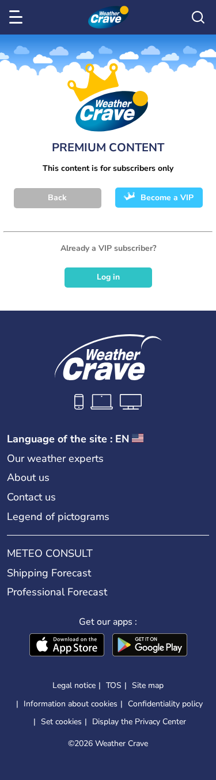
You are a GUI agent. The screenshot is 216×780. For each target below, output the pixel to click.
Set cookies (61, 722)
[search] (198, 17)
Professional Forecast (57, 592)
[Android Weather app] (149, 646)
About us (28, 477)
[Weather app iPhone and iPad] (66, 646)
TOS (114, 685)
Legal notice (74, 685)
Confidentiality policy (165, 703)
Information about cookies (71, 703)
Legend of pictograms (58, 516)
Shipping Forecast (49, 573)
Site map (148, 685)
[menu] (18, 17)
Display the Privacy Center (139, 722)
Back (57, 197)
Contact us (31, 497)
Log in (108, 277)
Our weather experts (55, 458)
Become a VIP (167, 197)
